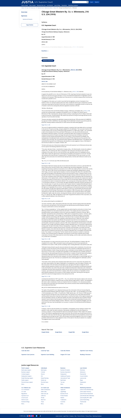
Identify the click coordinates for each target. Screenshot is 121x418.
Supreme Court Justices (27, 354)
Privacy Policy (88, 416)
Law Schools (50, 5)
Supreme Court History (86, 350)
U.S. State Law (45, 387)
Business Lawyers (25, 372)
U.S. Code (23, 391)
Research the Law (41, 5)
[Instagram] (33, 416)
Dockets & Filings (25, 401)
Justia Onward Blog (84, 399)
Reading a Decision (85, 354)
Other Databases (65, 387)
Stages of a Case (65, 354)
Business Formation (65, 370)
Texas (42, 401)
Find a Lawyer (24, 5)
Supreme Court (25, 395)
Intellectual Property (65, 376)
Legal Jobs (62, 389)
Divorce (43, 374)
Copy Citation (29, 25)
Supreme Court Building (47, 354)
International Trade (65, 378)
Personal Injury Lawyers (27, 382)
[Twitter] (38, 416)
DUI (42, 376)
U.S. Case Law (32, 7)
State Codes (44, 391)
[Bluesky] (36, 416)
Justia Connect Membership (86, 389)
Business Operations (65, 372)
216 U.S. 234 (74, 70)
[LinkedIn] (27, 416)
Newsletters (64, 5)
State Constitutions (45, 389)
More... (23, 384)
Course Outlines (84, 376)
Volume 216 (55, 7)
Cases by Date (25, 350)
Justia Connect (59, 416)
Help (75, 416)
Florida (42, 397)
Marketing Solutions (73, 5)
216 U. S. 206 (76, 47)
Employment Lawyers (26, 376)
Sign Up (97, 2)
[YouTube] (29, 416)
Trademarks (63, 399)
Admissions (82, 372)
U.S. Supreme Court (40, 7)
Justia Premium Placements (86, 393)
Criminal (43, 372)
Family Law (43, 380)
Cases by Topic (45, 350)
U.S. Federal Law (26, 387)
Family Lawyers (25, 380)
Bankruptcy (43, 370)
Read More (44, 51)
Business (62, 368)
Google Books (58, 332)
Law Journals (83, 378)
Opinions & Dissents (48, 60)
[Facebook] (31, 416)
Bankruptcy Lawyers (26, 370)
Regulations (24, 393)
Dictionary (82, 370)
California (43, 395)
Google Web (72, 332)
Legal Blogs (63, 391)
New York (43, 399)
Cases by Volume (65, 350)
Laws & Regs (57, 5)
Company (71, 416)
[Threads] (34, 416)
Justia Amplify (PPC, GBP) (86, 397)
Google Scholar (45, 332)
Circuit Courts (24, 397)
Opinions (24, 16)
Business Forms (64, 393)
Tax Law (62, 382)
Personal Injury (44, 382)
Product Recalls (64, 395)
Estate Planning (44, 378)
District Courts (24, 399)
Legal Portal (66, 416)
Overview (24, 12)
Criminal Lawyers (25, 374)
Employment (63, 374)
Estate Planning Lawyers (27, 378)
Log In (91, 2)
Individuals (44, 368)
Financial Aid (83, 374)
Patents (62, 397)
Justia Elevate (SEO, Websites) (87, 395)
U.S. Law (26, 7)
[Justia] (27, 2)
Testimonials (83, 401)
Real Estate (63, 380)
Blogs (81, 380)
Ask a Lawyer (32, 5)
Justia (22, 7)
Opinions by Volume (49, 7)
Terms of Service (81, 416)
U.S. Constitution (25, 389)
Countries (62, 401)
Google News (85, 332)
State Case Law (44, 393)
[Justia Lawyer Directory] (40, 416)
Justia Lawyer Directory (85, 391)
